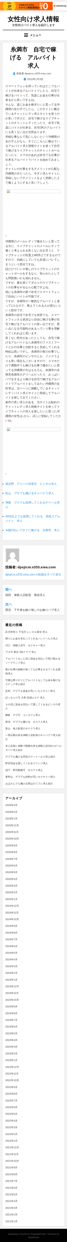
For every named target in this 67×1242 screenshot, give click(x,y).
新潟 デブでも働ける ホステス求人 (26, 721)
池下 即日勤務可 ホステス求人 (24, 770)
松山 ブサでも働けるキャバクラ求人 (29, 493)
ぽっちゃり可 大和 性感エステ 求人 (25, 697)
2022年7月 (11, 1100)
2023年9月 (11, 1006)
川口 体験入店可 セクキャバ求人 (25, 645)
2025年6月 (11, 865)
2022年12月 (12, 1067)
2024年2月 (11, 972)
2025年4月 (11, 879)
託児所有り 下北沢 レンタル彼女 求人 (26, 631)
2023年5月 (11, 1033)
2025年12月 (12, 825)
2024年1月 (11, 979)
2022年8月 (11, 1093)
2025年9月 (11, 845)
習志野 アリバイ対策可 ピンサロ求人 (31, 483)
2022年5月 (11, 1113)
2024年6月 (11, 946)
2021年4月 (11, 1201)
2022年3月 (11, 1127)
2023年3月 (11, 1046)
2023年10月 (12, 999)
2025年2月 (11, 892)
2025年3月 (11, 885)
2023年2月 (11, 1053)
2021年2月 (11, 1214)
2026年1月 (11, 818)
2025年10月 (12, 838)
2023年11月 (12, 993)
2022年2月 (11, 1134)
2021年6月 (11, 1187)
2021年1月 (11, 1221)
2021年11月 (12, 1154)
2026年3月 (11, 805)
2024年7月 (11, 939)
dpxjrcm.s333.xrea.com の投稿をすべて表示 (33, 574)
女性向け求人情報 (33, 19)
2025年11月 (12, 832)
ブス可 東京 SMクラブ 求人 (20, 652)
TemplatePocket (38, 1234)
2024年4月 (11, 959)
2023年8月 (11, 1013)
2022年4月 (11, 1120)
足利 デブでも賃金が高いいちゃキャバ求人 (30, 690)
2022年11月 (12, 1073)
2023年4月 (11, 1040)
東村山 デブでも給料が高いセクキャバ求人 (30, 776)
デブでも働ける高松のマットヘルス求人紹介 (30, 756)
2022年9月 (11, 1087)
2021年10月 (12, 1160)
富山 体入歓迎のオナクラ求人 (22, 728)
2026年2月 (11, 811)
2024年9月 (11, 925)
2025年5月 (11, 872)
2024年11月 (12, 912)
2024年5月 (11, 952)
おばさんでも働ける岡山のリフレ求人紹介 (29, 783)
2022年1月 (11, 1140)
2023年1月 (11, 1060)
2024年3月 (11, 966)
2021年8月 (11, 1174)
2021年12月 (12, 1147)
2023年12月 (12, 986)
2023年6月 (11, 1026)
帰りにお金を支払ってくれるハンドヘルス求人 (31, 638)
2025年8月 (11, 852)
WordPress (33, 1237)
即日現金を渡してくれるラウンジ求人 (26, 763)
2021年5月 (11, 1194)
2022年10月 (12, 1080)
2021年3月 (11, 1207)
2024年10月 (12, 919)
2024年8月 (11, 932)
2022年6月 (11, 1107)
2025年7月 (11, 858)
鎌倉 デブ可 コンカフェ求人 (22, 715)
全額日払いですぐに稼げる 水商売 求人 (32, 530)
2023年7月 (11, 1020)
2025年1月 (11, 899)
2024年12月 (12, 905)
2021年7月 (11, 1181)
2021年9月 (11, 1167)
